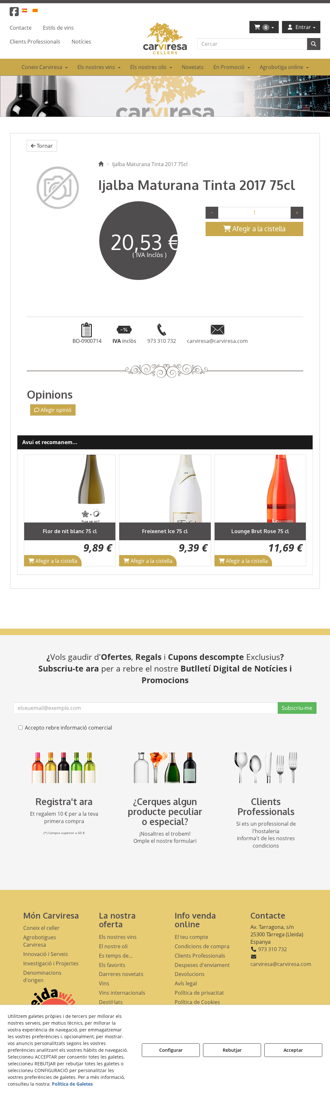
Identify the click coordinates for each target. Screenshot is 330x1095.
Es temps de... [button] (115, 955)
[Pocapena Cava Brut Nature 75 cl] (260, 489)
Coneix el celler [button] (41, 927)
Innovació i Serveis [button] (45, 954)
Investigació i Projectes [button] (51, 963)
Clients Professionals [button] (200, 955)
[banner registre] (64, 767)
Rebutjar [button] (232, 1050)
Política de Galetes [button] (72, 1084)
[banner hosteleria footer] (266, 767)
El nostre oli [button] (113, 946)
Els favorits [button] (112, 965)
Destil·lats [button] (111, 1002)
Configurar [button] (171, 1050)
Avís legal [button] (186, 983)
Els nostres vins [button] (118, 937)
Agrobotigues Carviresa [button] (39, 941)
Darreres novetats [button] (121, 974)
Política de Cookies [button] (197, 1002)
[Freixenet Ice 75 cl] (70, 489)
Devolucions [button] (190, 974)
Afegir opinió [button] (55, 409)
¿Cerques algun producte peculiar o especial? (165, 811)
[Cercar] (313, 44)
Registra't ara (63, 801)
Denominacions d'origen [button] (42, 976)
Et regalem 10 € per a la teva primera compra (64, 817)
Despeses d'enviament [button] (202, 965)
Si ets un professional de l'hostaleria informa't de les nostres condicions (266, 835)
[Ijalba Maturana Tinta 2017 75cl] (58, 187)
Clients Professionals (266, 806)
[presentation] (34, 510)
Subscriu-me (297, 708)
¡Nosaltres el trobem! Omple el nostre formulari (165, 837)
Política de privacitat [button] (199, 992)
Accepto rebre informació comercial (68, 727)
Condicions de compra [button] (202, 946)
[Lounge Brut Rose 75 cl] (165, 489)
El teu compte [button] (191, 937)
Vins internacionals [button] (122, 992)
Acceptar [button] (293, 1050)
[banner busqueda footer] (165, 767)
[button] (14, 13)
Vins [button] (104, 983)
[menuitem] (28, 10)
